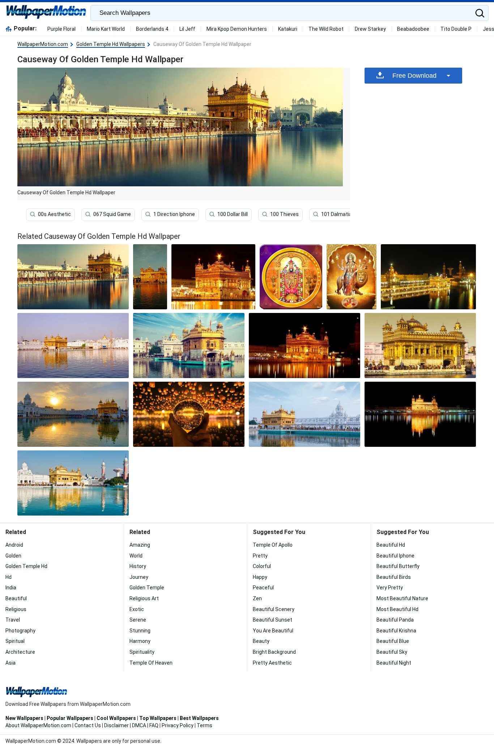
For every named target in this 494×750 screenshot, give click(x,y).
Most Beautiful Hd (397, 609)
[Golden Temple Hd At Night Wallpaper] (420, 414)
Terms (204, 725)
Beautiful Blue (392, 641)
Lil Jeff (187, 29)
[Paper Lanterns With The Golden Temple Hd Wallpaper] (188, 414)
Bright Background (274, 652)
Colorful (262, 566)
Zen (257, 598)
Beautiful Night (393, 663)
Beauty (261, 641)
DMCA (139, 725)
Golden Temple (146, 587)
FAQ (153, 725)
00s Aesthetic (54, 214)
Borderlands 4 (152, 29)
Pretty (260, 556)
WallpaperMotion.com (42, 44)
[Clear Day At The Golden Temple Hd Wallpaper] (304, 414)
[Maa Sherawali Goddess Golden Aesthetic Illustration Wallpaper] (352, 276)
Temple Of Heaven (151, 663)
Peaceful (263, 587)
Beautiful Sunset (272, 620)
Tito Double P (456, 29)
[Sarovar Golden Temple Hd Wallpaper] (150, 276)
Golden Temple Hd (26, 566)
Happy (260, 577)
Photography (20, 631)
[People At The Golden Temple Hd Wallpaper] (420, 345)
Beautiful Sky (391, 652)
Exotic (136, 609)
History (137, 566)
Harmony (139, 641)
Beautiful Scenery (273, 609)
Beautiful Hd (390, 545)
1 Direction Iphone (174, 214)
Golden (13, 556)
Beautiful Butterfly (398, 566)
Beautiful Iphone (395, 556)
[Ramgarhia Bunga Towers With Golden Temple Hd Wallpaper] (73, 483)
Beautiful (16, 598)
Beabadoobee (413, 29)
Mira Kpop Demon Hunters (236, 29)
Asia (10, 663)
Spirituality (141, 652)
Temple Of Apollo (273, 545)
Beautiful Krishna (396, 631)
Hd (8, 577)
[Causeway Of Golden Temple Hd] (73, 276)
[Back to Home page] (46, 13)
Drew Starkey (370, 29)
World (135, 556)
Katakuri (287, 29)
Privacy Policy (177, 725)
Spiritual (15, 641)
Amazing (139, 545)
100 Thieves (284, 214)
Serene (137, 620)
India (10, 587)
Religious (15, 609)
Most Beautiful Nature (402, 598)
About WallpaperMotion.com (38, 725)
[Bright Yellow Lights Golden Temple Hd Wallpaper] (213, 276)
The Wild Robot (326, 29)
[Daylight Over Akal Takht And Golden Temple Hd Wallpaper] (73, 345)
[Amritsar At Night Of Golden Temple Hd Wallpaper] (304, 345)
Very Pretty (389, 587)
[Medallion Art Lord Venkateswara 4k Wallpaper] (291, 276)
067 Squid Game (112, 214)
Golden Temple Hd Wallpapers (110, 44)
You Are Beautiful (273, 631)
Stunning (139, 631)
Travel (12, 620)
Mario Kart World (106, 29)
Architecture (20, 652)
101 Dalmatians (339, 214)
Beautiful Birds (393, 577)
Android (14, 545)
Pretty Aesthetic (272, 663)
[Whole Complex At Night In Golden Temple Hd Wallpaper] (428, 276)
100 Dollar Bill (232, 214)
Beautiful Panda (395, 620)
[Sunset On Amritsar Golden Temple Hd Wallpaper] (73, 414)
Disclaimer (116, 725)
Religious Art (144, 598)
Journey (138, 577)
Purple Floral (61, 29)
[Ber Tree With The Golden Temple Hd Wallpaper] (188, 345)
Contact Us (87, 725)
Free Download (414, 75)
